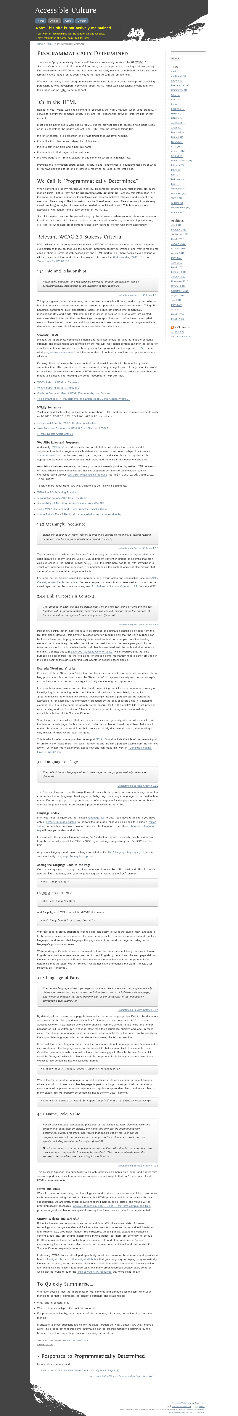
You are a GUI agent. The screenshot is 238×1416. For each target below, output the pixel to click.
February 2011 (178, 272)
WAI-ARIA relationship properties (87, 474)
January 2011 (178, 276)
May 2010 (176, 305)
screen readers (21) (181, 160)
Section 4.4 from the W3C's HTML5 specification (67, 422)
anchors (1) (177, 80)
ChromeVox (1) (179, 90)
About (68, 20)
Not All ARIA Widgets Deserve (122, 1376)
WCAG (87, 1340)
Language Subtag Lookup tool (75, 856)
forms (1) (176, 104)
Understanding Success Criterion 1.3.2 (138, 548)
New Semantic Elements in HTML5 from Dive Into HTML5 (72, 428)
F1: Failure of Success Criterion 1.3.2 (114, 586)
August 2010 (177, 295)
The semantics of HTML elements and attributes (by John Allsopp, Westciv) (83, 398)
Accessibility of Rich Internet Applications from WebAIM (70, 503)
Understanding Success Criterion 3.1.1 (138, 786)
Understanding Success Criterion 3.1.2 (138, 1010)
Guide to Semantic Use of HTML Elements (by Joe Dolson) (73, 393)
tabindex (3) (177, 165)
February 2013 (178, 229)
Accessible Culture (65, 11)
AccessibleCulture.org (181, 1403)
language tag (96, 817)
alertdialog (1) (178, 76)
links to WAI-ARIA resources (94, 1271)
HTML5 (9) (177, 118)
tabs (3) (175, 174)
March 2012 (177, 239)
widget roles (56, 1259)
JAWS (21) (177, 127)
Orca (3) (175, 146)
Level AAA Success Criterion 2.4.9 (91, 651)
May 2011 (176, 258)
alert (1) (175, 71)
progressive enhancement (59, 352)
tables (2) (176, 170)
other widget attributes (84, 1259)
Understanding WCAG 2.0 (128, 256)
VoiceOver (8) (178, 188)
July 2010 (176, 300)
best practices (69, 1340)
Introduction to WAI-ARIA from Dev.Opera (62, 497)
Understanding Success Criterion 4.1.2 (138, 1165)
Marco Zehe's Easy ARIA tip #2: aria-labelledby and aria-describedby (79, 514)
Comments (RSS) (45, 1344)
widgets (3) (177, 203)
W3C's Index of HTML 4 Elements (58, 382)
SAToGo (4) (177, 156)
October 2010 (178, 286)
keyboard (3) (178, 132)
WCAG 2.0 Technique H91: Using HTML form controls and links (111, 1205)
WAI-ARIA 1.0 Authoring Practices (57, 492)
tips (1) (175, 184)
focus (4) (176, 99)
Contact (82, 20)
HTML (79, 1340)
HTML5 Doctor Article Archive (55, 433)
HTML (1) (176, 113)
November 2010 (179, 281)
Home (41, 20)
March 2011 (177, 267)
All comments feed (181, 336)
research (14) (178, 151)
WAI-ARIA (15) (178, 193)
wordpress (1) (178, 212)
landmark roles (46, 455)
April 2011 (176, 262)
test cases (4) (178, 179)
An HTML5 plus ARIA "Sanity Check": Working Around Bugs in (80, 1370)
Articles (54, 20)
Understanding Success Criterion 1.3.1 (138, 295)
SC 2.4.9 (101, 739)
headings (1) (178, 109)
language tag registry (124, 852)
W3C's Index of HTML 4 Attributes (58, 387)
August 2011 (177, 253)
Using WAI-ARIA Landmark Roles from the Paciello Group (72, 508)
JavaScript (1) (178, 123)
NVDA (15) (177, 142)
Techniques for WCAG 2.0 (53, 261)
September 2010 (180, 291)
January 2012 (178, 244)
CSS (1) (175, 95)
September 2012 (180, 234)
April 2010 (176, 309)
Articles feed (177, 331)
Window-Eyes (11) (180, 207)
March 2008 (177, 319)
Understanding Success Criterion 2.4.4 (138, 624)
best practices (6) (180, 85)
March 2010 (177, 314)
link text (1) (177, 137)
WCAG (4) (176, 198)
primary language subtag (61, 821)
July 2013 (176, 225)
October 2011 (178, 248)
